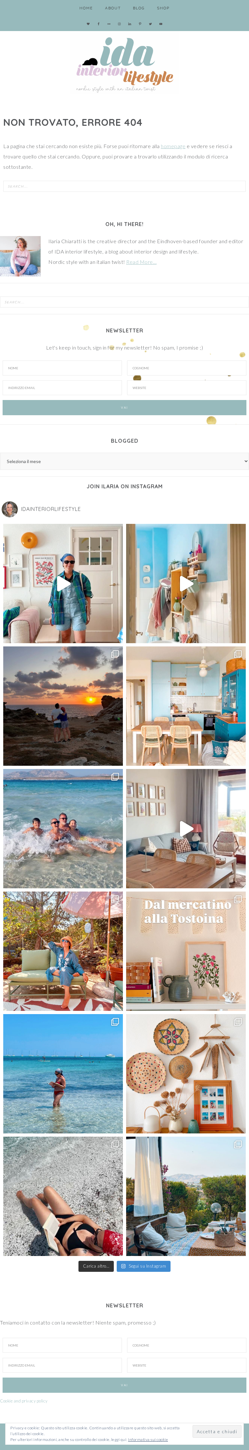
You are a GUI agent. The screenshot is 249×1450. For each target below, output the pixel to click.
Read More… (141, 262)
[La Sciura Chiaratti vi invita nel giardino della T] (63, 951)
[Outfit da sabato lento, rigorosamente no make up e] (63, 583)
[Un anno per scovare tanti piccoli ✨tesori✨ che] (186, 951)
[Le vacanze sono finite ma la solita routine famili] (186, 583)
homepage (173, 146)
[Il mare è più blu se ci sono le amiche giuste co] (63, 1196)
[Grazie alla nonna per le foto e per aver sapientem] (63, 828)
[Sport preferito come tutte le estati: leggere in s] (63, 1073)
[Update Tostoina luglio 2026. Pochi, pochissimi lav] (186, 706)
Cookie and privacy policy (24, 1400)
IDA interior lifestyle (124, 61)
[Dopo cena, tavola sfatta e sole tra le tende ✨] (186, 1196)
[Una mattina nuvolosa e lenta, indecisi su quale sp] (186, 828)
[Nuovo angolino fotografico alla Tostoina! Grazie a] (186, 1073)
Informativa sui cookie (148, 1439)
